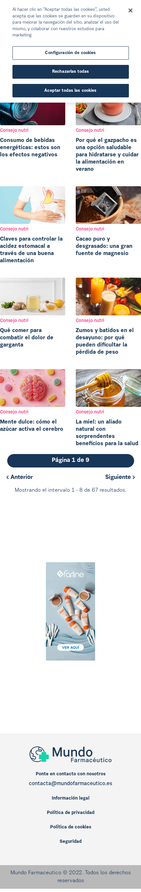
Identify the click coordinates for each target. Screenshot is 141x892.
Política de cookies (70, 827)
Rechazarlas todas (70, 71)
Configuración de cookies (70, 53)
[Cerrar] (130, 10)
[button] (70, 460)
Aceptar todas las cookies (70, 91)
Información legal (71, 798)
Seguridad (71, 842)
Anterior (21, 478)
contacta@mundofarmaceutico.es (70, 783)
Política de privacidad (70, 813)
